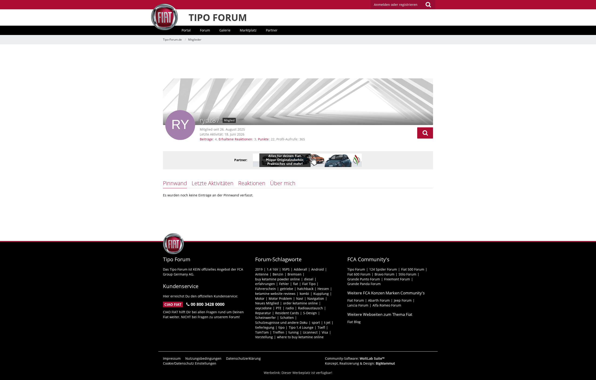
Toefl (321, 327)
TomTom (262, 332)
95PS (286, 269)
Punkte (263, 139)
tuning (293, 332)
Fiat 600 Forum (358, 274)
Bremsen (294, 274)
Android (317, 269)
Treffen (278, 332)
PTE (278, 308)
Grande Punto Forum (363, 279)
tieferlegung (264, 327)
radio (290, 308)
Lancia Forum (357, 305)
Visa (325, 332)
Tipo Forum (356, 269)
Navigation (315, 298)
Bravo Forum (384, 274)
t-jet (327, 322)
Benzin (278, 274)
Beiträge (206, 139)
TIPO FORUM (218, 17)
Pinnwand (175, 183)
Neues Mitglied (267, 303)
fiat (295, 284)
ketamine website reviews (275, 293)
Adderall (300, 269)
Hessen (323, 288)
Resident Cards (287, 313)
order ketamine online (300, 303)
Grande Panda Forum (364, 284)
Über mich (282, 183)
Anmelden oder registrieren (395, 4)
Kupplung (321, 293)
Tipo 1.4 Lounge (301, 327)
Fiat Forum (355, 300)
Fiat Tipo (308, 284)
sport (316, 322)
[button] (425, 133)
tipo (281, 327)
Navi (299, 298)
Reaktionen (251, 183)
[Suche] (428, 4)
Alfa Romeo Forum (386, 305)
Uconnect (310, 332)
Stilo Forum (407, 274)
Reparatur (263, 313)
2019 (259, 269)
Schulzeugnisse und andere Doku (281, 322)
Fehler (284, 284)
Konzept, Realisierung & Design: (360, 363)
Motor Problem (280, 298)
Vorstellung (264, 337)
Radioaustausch (310, 308)
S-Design (310, 313)
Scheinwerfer (265, 317)
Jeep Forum (403, 300)
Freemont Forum (397, 279)
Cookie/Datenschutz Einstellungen (189, 363)
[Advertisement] (298, 61)
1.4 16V (272, 269)
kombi (304, 293)
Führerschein (265, 288)
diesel (308, 279)
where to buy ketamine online (300, 337)
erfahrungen (265, 284)
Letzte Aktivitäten (213, 183)
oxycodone (263, 308)
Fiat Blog (354, 322)
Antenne (261, 274)
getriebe (286, 288)
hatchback (305, 288)
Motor (259, 298)
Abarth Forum (379, 300)
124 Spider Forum (383, 269)
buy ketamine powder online (277, 279)
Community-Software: (355, 358)
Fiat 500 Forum (412, 269)
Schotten (287, 317)
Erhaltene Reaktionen (235, 139)
